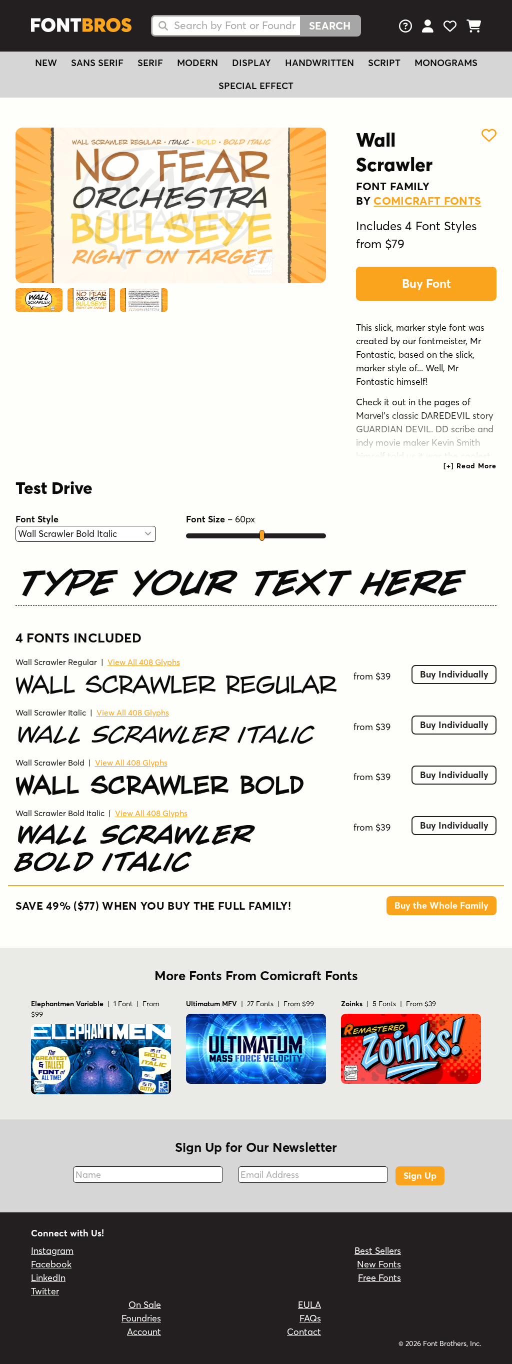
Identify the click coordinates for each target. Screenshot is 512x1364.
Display (251, 63)
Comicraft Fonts (427, 201)
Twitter (45, 1291)
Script (384, 63)
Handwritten (319, 63)
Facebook (51, 1264)
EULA (309, 1304)
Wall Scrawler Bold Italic (60, 813)
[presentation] (470, 465)
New (46, 63)
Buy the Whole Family (441, 905)
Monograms (446, 63)
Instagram (52, 1250)
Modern (197, 63)
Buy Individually (454, 674)
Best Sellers (377, 1250)
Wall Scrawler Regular (56, 662)
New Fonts (379, 1264)
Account (144, 1331)
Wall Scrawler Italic (51, 713)
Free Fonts (379, 1277)
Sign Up (420, 1175)
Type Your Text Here (240, 583)
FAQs (310, 1318)
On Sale (144, 1304)
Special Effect (256, 86)
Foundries (141, 1318)
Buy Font (426, 283)
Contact (304, 1331)
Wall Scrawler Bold (50, 763)
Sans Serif (97, 63)
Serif (150, 63)
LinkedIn (48, 1277)
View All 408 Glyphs (144, 662)
